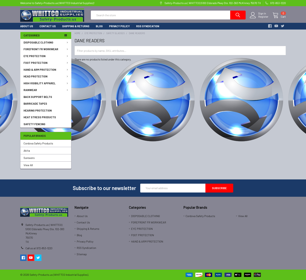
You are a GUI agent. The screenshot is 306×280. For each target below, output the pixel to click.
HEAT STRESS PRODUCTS (40, 117)
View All (28, 165)
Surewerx (29, 157)
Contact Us (47, 26)
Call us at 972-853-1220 (39, 248)
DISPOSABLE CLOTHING (38, 42)
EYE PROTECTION (35, 56)
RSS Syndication (147, 26)
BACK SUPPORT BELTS (38, 96)
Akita (27, 150)
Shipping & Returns (75, 26)
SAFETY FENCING (34, 124)
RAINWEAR (30, 90)
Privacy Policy (119, 26)
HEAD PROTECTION (35, 76)
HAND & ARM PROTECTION (40, 69)
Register (263, 16)
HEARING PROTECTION (38, 110)
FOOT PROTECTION (35, 62)
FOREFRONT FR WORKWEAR (41, 49)
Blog (99, 26)
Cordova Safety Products (38, 143)
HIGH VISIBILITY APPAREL (40, 83)
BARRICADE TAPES (35, 103)
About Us (26, 26)
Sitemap (82, 254)
